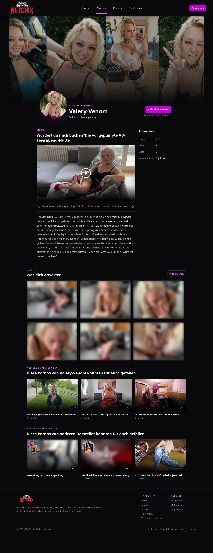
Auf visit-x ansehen (158, 109)
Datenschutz (177, 504)
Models (101, 8)
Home (86, 8)
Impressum (177, 509)
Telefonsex (135, 8)
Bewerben (198, 8)
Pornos (117, 8)
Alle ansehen (177, 273)
